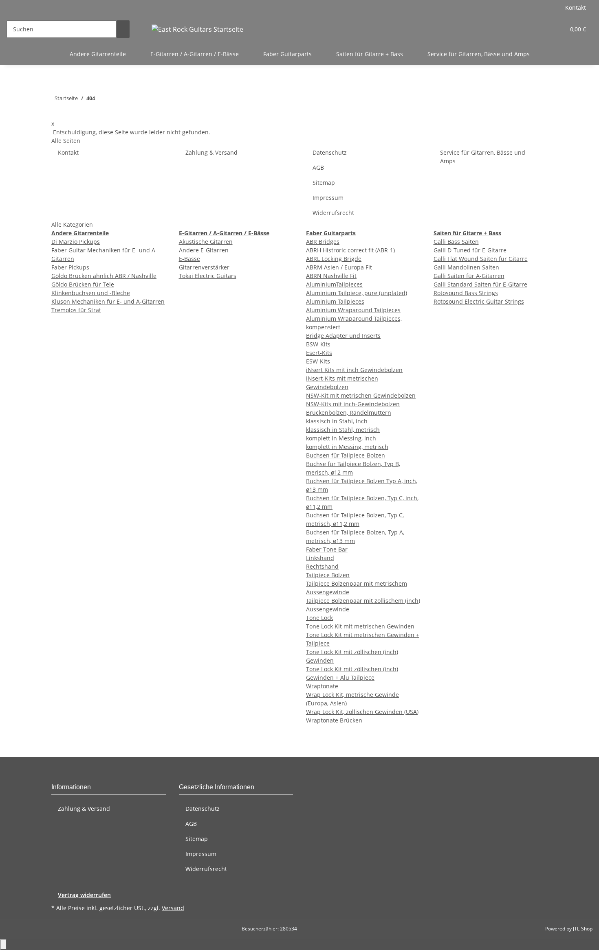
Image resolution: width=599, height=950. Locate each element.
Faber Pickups (70, 267)
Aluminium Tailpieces (335, 301)
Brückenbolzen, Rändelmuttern (348, 412)
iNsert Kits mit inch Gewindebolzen (354, 370)
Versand (173, 908)
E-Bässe (189, 259)
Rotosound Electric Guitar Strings (479, 301)
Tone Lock (319, 618)
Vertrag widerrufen (84, 895)
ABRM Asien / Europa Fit (339, 267)
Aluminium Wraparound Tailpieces (353, 310)
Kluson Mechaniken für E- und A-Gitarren (108, 301)
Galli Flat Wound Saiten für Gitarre (481, 259)
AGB (318, 167)
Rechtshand (322, 566)
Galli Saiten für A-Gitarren (469, 276)
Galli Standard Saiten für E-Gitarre (480, 284)
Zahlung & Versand (211, 152)
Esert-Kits (319, 353)
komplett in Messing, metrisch (347, 447)
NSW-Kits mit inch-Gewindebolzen (353, 404)
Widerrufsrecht (333, 213)
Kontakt (575, 7)
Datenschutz (330, 152)
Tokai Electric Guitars (207, 276)
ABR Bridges (322, 241)
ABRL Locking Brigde (333, 259)
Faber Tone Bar (327, 549)
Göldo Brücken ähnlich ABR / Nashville (103, 276)
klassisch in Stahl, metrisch (343, 429)
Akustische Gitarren (206, 241)
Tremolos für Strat (76, 310)
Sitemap (324, 182)
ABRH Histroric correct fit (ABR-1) (350, 250)
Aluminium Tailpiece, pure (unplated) (356, 293)
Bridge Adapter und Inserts (343, 335)
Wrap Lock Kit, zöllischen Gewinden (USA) (362, 712)
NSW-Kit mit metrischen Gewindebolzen (361, 395)
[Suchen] (123, 29)
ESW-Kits (318, 361)
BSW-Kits (318, 344)
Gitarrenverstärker (204, 267)
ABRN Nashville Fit (331, 276)
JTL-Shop (582, 928)
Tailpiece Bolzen (328, 575)
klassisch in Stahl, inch (337, 421)
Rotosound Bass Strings (466, 293)
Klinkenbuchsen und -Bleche (90, 293)
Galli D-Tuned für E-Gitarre (470, 250)
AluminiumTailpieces (334, 284)
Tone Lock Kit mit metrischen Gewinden (360, 626)
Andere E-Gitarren (204, 250)
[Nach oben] (3, 944)
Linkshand (320, 558)
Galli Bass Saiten (456, 241)
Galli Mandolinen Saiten (466, 267)
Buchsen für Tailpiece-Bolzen (345, 455)
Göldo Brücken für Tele (82, 284)
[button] (542, 29)
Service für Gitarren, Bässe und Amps (478, 54)
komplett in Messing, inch (341, 438)
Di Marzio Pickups (75, 241)
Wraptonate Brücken (334, 720)
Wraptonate (322, 686)
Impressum (328, 197)
